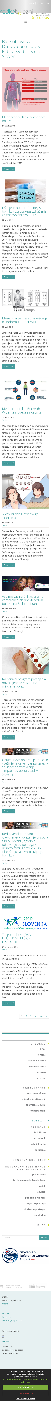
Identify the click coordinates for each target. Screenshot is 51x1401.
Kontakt (40, 3)
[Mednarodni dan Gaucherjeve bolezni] (25, 89)
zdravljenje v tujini (36, 1104)
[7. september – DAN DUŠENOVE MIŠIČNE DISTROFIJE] (25, 922)
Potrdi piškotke (25, 1387)
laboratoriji (40, 1138)
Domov (31, 3)
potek (42, 1186)
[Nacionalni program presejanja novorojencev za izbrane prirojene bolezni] (25, 660)
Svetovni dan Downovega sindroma (20, 516)
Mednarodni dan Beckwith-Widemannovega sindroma (21, 410)
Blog (41, 1225)
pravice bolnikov (37, 1066)
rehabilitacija (38, 1144)
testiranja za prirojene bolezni (29, 1180)
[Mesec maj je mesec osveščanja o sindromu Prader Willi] (25, 300)
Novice (4, 420)
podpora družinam (35, 1197)
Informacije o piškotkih (12, 1320)
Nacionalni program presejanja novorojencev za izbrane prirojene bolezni (24, 682)
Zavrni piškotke (25, 1393)
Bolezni (39, 1120)
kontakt (41, 1054)
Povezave (6, 1317)
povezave (41, 1078)
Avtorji (5, 1303)
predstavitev (39, 1174)
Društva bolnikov (29, 1160)
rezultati (41, 1191)
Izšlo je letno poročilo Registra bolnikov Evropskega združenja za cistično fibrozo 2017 (24, 211)
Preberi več (9, 169)
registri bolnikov (37, 1060)
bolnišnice (40, 1132)
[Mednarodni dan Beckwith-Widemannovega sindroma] (25, 390)
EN (48, 3)
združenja (40, 1150)
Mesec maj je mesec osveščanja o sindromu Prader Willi (24, 320)
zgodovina (40, 1215)
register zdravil (38, 1110)
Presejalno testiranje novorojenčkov (24, 1168)
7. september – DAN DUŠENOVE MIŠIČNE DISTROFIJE (17, 938)
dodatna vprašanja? (35, 1209)
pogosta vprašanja (36, 1093)
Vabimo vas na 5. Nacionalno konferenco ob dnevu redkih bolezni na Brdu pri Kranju (22, 600)
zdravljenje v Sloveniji (34, 1099)
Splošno (38, 1043)
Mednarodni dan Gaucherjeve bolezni (23, 119)
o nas (43, 1049)
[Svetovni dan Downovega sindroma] (25, 491)
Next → (43, 1016)
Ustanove (37, 1127)
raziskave (41, 1072)
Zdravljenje (34, 1088)
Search (44, 1237)
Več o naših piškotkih (25, 1398)
